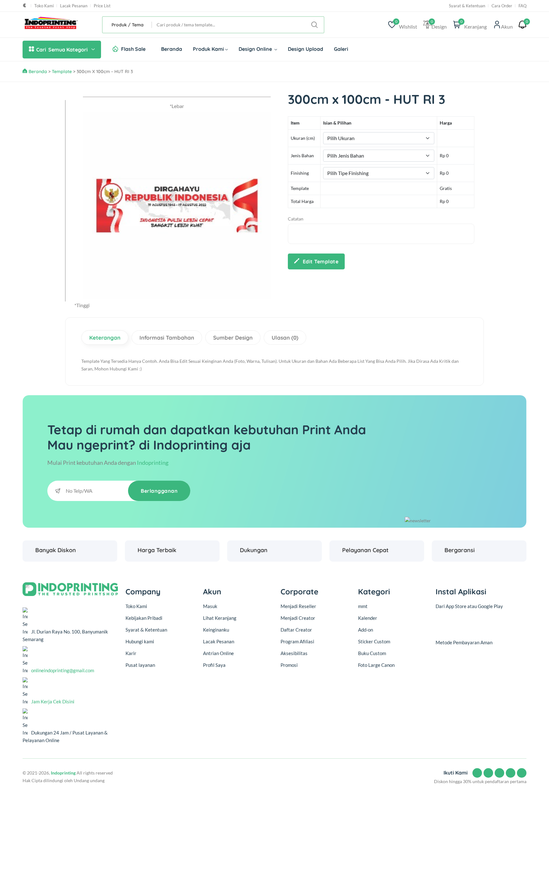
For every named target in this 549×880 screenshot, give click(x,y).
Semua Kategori (62, 49)
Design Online (256, 49)
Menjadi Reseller (298, 606)
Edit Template (321, 261)
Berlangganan (159, 491)
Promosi (289, 665)
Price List (102, 6)
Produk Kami (208, 49)
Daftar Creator (296, 630)
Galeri (341, 49)
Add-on (365, 630)
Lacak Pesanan (73, 6)
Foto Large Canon (376, 665)
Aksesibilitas (294, 653)
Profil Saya (214, 665)
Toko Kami (44, 6)
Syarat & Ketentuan (467, 6)
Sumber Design (233, 337)
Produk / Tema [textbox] (128, 25)
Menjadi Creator (298, 618)
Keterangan (104, 337)
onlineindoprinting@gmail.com (62, 670)
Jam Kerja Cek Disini (52, 701)
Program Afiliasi (297, 641)
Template (62, 71)
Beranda (171, 49)
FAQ (522, 6)
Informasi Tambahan (166, 337)
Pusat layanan (140, 665)
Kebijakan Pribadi (143, 618)
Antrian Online (218, 653)
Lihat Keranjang (219, 618)
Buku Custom (372, 653)
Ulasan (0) (285, 337)
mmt (363, 606)
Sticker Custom (374, 641)
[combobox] (127, 25)
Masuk (210, 606)
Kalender (367, 618)
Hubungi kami (139, 641)
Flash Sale (133, 49)
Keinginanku (216, 630)
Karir (130, 653)
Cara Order (501, 6)
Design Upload (305, 49)
